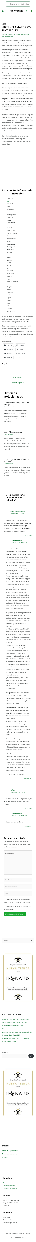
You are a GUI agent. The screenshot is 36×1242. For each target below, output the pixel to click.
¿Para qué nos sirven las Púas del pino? (16, 460)
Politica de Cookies (9, 1186)
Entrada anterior (18, 377)
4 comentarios (7, 34)
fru (3, 1029)
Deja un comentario (10, 407)
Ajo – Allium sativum (13, 432)
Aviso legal (6, 1183)
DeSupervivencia (17, 540)
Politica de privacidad (10, 1188)
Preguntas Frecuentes (9, 1154)
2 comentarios (8, 434)
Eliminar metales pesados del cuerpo (16, 403)
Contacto (5, 1157)
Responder (28, 535)
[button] (27, 11)
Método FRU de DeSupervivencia (13, 1025)
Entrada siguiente (18, 383)
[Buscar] (31, 1056)
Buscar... (5, 1052)
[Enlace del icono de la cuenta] (3, 11)
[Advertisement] (18, 171)
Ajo (8, 201)
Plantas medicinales (19, 34)
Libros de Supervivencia (10, 1151)
